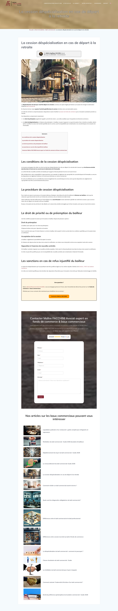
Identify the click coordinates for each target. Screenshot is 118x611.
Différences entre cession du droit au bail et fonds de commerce (63, 537)
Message (40, 377)
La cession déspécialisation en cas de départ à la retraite (61, 474)
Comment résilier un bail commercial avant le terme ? (60, 485)
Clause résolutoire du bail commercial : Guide (57, 560)
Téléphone (40, 362)
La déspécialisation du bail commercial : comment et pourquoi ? (63, 551)
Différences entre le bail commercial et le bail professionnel (61, 518)
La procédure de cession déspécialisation (32, 140)
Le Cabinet (76, 3)
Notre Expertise (86, 3)
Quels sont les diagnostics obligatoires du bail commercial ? (62, 500)
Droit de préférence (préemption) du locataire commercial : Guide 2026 (65, 595)
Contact (105, 3)
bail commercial (31, 106)
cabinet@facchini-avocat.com (53, 3)
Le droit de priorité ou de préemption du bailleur (35, 143)
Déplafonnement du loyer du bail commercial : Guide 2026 (61, 453)
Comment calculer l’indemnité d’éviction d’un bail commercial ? (63, 582)
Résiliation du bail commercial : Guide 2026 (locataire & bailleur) (63, 442)
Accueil (31, 30)
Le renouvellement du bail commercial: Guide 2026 (59, 464)
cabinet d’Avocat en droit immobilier (35, 287)
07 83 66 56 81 (67, 3)
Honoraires (97, 3)
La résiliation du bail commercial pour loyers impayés (60, 570)
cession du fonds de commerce (68, 112)
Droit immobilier (39, 30)
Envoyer (41, 397)
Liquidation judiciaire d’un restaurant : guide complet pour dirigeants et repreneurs (65, 431)
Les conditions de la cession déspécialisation (33, 137)
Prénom (39, 347)
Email (39, 369)
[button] (59, 337)
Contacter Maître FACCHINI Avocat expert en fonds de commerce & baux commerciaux (44, 150)
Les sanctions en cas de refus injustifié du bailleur (35, 147)
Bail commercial (50, 30)
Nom (39, 355)
